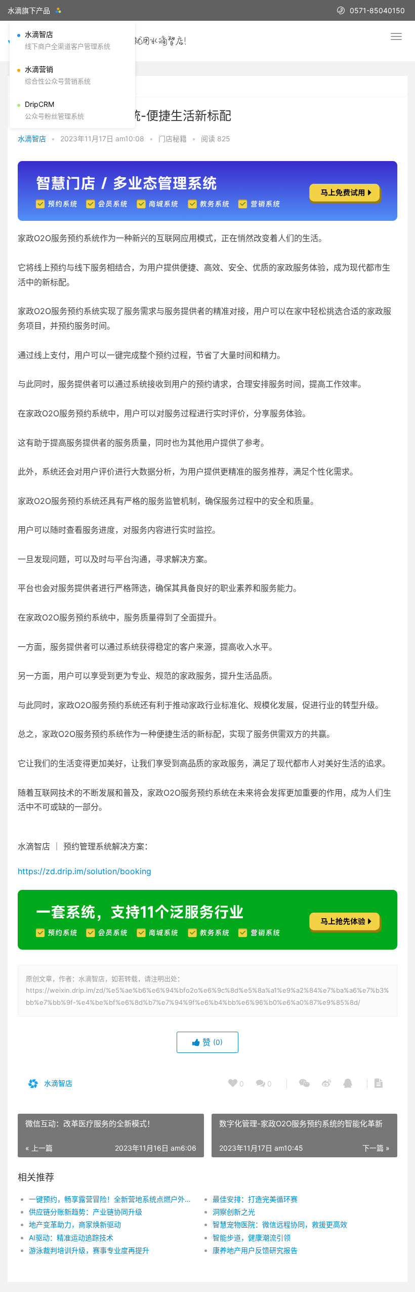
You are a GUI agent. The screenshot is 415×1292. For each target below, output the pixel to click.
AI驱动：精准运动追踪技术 (71, 1237)
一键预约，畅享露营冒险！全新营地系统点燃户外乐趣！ (111, 1199)
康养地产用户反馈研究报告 (255, 1250)
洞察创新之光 (234, 1211)
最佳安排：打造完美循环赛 (255, 1199)
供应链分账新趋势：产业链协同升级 (85, 1211)
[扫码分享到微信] (304, 1083)
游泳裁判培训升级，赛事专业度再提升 (89, 1250)
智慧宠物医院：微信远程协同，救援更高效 (280, 1224)
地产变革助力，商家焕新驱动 (75, 1224)
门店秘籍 (172, 138)
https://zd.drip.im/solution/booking (84, 871)
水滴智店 (32, 138)
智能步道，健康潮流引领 (251, 1237)
